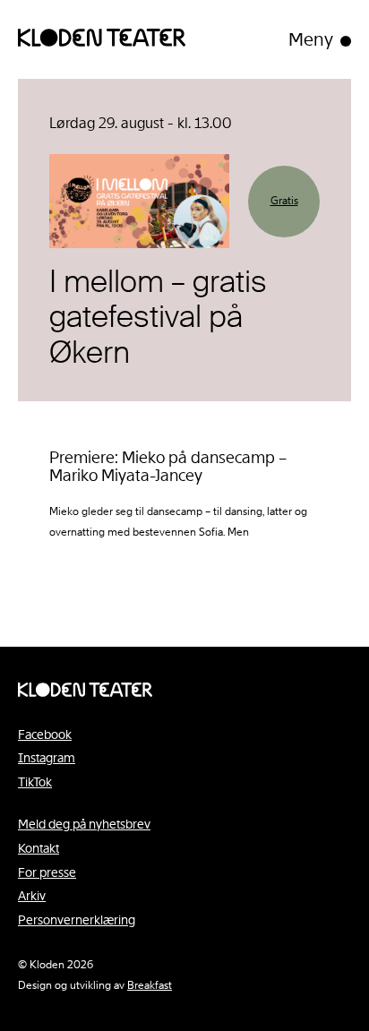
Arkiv (32, 896)
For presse (47, 872)
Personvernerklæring (76, 920)
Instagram (46, 758)
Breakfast (149, 985)
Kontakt (38, 848)
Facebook (45, 734)
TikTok (35, 782)
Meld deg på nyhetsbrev (84, 824)
